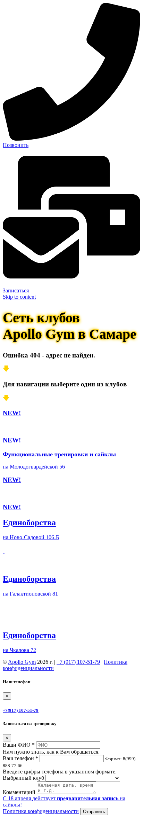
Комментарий (19, 792)
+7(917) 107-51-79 (21, 710)
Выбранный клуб (23, 778)
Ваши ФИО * (19, 745)
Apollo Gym (22, 662)
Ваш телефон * (20, 758)
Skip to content (19, 297)
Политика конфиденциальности (41, 811)
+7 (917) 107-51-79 (78, 662)
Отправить (94, 811)
